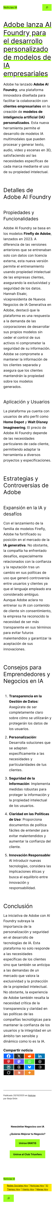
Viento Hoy (28, 1189)
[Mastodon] (19, 1061)
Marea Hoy (42, 1189)
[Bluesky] (29, 1067)
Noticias (32, 1095)
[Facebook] (9, 1056)
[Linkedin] (40, 1056)
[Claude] (19, 1072)
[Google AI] (40, 1067)
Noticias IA (10, 7)
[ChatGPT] (40, 1061)
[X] (19, 1056)
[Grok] (9, 1072)
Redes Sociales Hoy (17, 1185)
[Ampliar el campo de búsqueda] (47, 7)
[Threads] (19, 1067)
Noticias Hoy (37, 1185)
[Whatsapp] (29, 1061)
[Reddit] (29, 1056)
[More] (29, 1072)
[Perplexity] (9, 1067)
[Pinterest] (9, 1061)
